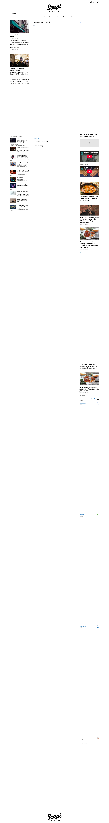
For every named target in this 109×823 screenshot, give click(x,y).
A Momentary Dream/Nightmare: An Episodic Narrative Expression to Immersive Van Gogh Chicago (19, 141)
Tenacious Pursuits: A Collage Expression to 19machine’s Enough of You (23, 157)
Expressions (52, 17)
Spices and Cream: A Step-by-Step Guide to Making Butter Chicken (89, 198)
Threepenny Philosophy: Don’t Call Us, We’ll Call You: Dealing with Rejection (23, 193)
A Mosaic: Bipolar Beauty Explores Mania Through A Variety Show (23, 207)
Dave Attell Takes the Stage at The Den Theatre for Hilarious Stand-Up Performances (89, 220)
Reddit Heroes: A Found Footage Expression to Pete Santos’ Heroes (22, 164)
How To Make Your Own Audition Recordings (88, 135)
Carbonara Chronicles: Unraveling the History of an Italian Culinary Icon (88, 366)
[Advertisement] (19, 111)
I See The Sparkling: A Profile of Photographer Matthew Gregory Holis (22, 185)
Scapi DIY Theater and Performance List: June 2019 (22, 200)
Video (72, 17)
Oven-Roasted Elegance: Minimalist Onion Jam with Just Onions (89, 389)
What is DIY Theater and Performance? (22, 178)
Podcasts (65, 17)
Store (25, 2)
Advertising (30, 2)
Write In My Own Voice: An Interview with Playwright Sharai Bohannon (23, 172)
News (36, 17)
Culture (59, 17)
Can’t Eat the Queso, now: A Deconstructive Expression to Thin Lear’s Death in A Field (23, 149)
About (17, 2)
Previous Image (37, 138)
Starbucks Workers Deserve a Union (19, 35)
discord (22, 2)
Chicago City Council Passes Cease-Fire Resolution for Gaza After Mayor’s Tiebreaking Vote (19, 71)
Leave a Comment (14, 49)
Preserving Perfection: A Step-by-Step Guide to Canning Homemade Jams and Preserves (89, 244)
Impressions (43, 17)
